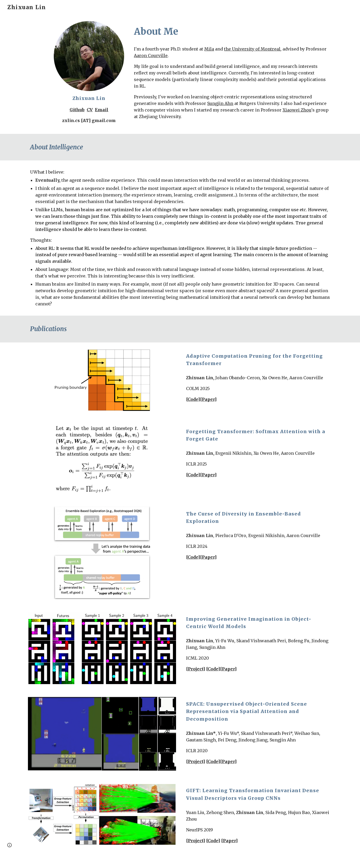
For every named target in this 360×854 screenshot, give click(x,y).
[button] (9, 845)
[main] (89, 109)
